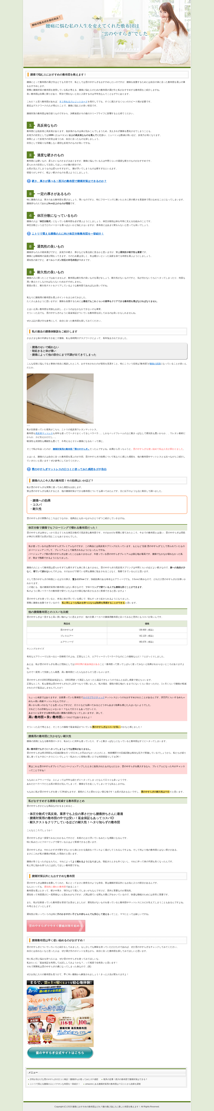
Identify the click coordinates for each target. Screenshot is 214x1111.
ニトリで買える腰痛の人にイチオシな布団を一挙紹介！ (55, 1084)
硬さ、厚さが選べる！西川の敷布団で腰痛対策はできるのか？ (69, 181)
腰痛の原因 (155, 363)
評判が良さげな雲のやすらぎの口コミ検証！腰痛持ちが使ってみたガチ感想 (64, 1079)
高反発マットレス (44, 433)
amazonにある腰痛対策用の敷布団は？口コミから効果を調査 (113, 1084)
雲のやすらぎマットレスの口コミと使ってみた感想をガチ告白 (69, 469)
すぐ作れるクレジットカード (73, 101)
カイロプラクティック (94, 697)
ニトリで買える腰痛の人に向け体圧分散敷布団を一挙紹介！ (68, 233)
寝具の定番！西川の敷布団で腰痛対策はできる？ (125, 1079)
